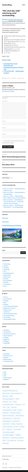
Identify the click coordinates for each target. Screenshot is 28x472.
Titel (4, 429)
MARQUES (6, 379)
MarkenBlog (7, 5)
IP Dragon (6, 300)
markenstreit (6, 424)
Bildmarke (5, 396)
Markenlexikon (7, 359)
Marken (20, 410)
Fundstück (19, 78)
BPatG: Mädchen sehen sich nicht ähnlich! (14, 198)
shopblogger (6, 343)
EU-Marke (5, 401)
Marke (15, 410)
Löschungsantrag (7, 410)
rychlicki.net (6, 311)
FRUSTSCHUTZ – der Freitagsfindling (13, 207)
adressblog (6, 330)
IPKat (4, 302)
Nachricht (6, 282)
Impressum (5, 218)
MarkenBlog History (8, 273)
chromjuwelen (7, 332)
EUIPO (15, 401)
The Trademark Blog (8, 315)
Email (4, 127)
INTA (4, 376)
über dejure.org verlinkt (8, 91)
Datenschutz (5, 221)
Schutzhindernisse (7, 426)
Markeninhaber (20, 415)
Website (4, 134)
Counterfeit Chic (7, 299)
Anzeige (5, 266)
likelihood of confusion (9, 308)
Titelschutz (9, 429)
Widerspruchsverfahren (17, 437)
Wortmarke (20, 440)
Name (4, 121)
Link (23, 78)
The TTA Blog (6, 317)
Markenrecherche (6, 456)
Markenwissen (7, 275)
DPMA (7, 56)
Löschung (13, 407)
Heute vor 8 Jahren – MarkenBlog (12, 199)
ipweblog (5, 304)
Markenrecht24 (7, 310)
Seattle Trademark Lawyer (10, 313)
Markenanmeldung (15, 412)
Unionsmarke (17, 429)
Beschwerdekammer (16, 393)
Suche (3, 250)
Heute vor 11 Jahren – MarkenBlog (12, 188)
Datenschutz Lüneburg (9, 333)
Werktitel (18, 435)
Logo (8, 407)
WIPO (4, 440)
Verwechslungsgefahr (8, 435)
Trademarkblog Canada (9, 319)
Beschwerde (6, 393)
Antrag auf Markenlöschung (10, 390)
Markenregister (7, 421)
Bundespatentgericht (8, 399)
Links (4, 407)
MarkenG (5, 357)
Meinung (5, 278)
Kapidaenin (6, 339)
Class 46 (5, 297)
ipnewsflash (6, 354)
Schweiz (16, 426)
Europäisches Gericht (8, 404)
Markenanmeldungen (8, 415)
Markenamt (6, 412)
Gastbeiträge (5, 459)
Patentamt (19, 424)
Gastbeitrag (6, 269)
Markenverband (7, 377)
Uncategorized (7, 284)
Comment (5, 101)
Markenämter (7, 277)
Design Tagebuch (7, 335)
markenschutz (16, 421)
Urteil (4, 286)
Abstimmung (6, 264)
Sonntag (22, 426)
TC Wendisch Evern (8, 361)
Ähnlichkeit (6, 443)
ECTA (4, 372)
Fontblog (5, 337)
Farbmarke (18, 404)
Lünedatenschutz (8, 355)
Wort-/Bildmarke (11, 440)
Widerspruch (6, 437)
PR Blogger (6, 341)
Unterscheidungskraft (8, 432)
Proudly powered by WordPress (14, 467)
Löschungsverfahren (12, 19)
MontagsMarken (7, 280)
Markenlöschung (7, 418)
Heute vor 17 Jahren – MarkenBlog (12, 196)
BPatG (11, 396)
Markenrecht (16, 418)
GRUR (4, 374)
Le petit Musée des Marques (10, 306)
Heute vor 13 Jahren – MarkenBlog (12, 205)
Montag (13, 424)
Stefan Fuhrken (7, 78)
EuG (10, 401)
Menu (23, 4)
